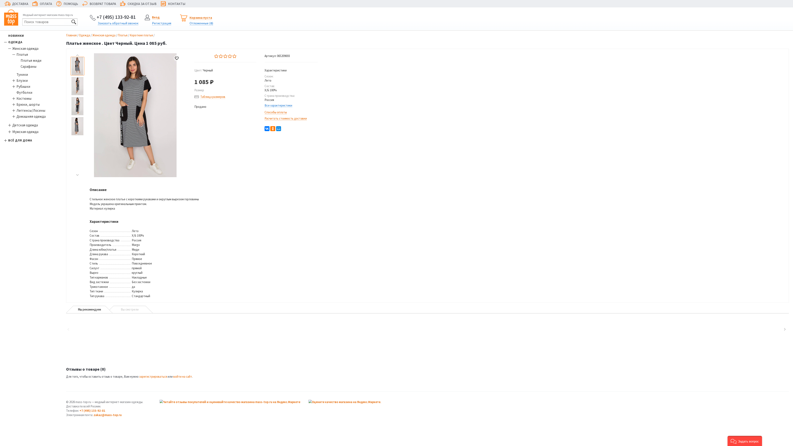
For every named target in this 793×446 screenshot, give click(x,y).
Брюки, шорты (28, 104)
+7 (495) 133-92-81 (116, 17)
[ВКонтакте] (267, 128)
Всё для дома (20, 140)
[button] (745, 441)
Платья (22, 54)
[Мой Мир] (278, 128)
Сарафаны (29, 66)
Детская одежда (25, 125)
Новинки (16, 36)
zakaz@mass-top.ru (108, 415)
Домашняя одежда (31, 116)
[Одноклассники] (272, 128)
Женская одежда (25, 48)
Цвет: (203, 70)
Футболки (24, 92)
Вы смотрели (130, 309)
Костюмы (24, 98)
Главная (71, 35)
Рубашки (23, 86)
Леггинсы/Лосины (31, 110)
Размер (199, 90)
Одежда (15, 42)
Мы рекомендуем (89, 309)
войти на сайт (182, 376)
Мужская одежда (25, 131)
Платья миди (31, 60)
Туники (22, 74)
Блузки (22, 80)
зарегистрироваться (153, 376)
